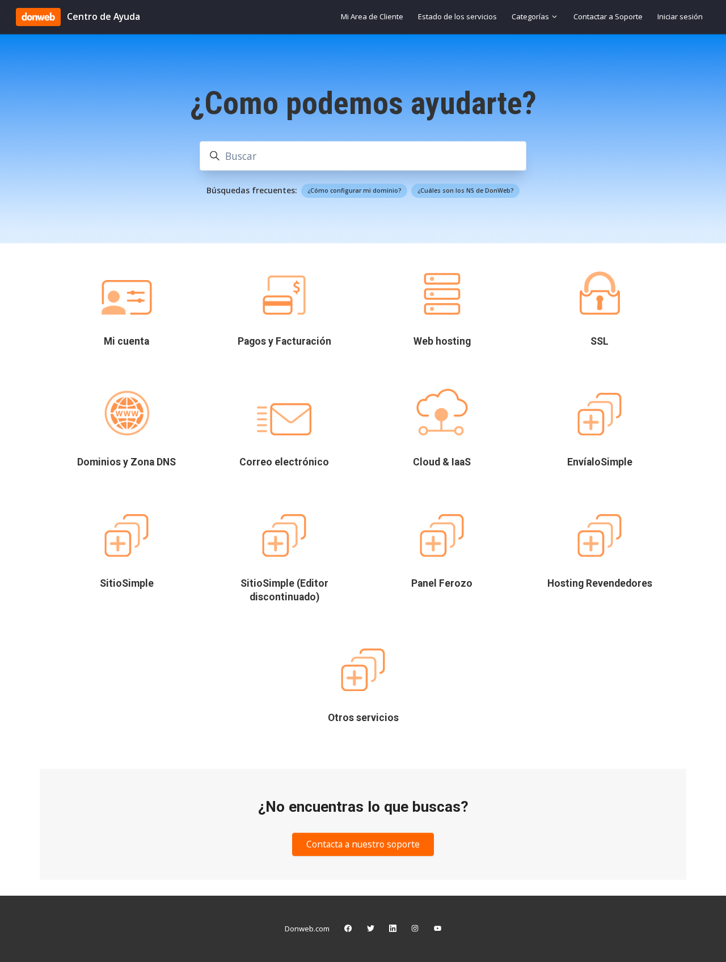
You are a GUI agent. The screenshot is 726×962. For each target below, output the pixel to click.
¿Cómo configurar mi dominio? (354, 190)
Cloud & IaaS (442, 462)
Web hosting (442, 341)
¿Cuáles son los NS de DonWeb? (465, 190)
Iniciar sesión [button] (680, 16)
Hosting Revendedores (599, 583)
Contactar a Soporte (608, 16)
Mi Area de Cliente (372, 16)
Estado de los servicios (457, 16)
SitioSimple (127, 583)
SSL (599, 341)
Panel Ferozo (441, 583)
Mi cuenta (126, 341)
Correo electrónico (284, 462)
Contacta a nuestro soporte (363, 844)
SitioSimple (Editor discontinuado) (284, 590)
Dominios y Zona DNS (126, 462)
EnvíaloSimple (599, 462)
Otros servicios (363, 717)
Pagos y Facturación (284, 341)
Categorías (531, 16)
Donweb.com (307, 928)
